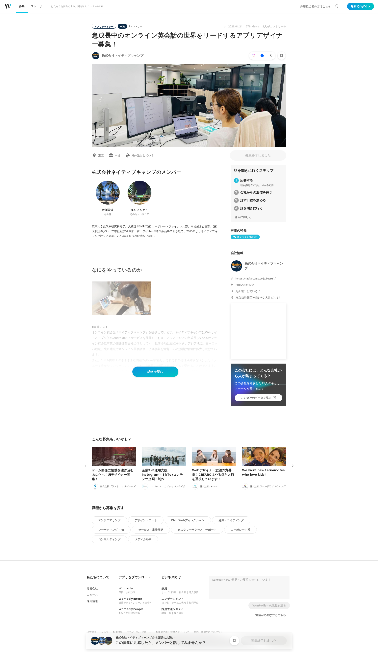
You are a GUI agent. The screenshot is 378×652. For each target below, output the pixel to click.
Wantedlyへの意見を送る (269, 605)
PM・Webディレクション (187, 520)
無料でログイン (360, 6)
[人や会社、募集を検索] (337, 6)
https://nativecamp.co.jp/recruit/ (256, 278)
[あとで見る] (282, 56)
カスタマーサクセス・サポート (197, 530)
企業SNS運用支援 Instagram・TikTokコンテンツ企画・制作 (162, 474)
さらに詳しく (243, 217)
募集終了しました (258, 155)
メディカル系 (143, 539)
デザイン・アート (146, 520)
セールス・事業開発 (150, 530)
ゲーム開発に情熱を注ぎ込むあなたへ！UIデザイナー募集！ (113, 474)
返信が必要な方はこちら (270, 615)
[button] (98, 577)
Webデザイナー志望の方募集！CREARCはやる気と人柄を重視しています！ (213, 474)
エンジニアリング (109, 520)
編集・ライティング (231, 520)
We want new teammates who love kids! (263, 472)
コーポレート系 (240, 530)
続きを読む (155, 371)
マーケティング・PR (111, 530)
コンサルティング (109, 539)
